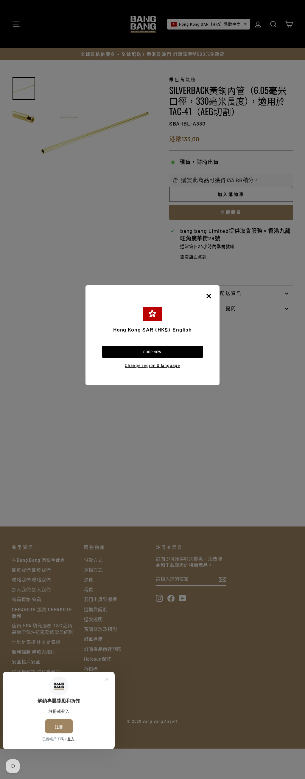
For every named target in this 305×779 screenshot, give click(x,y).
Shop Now (152, 352)
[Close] (209, 296)
